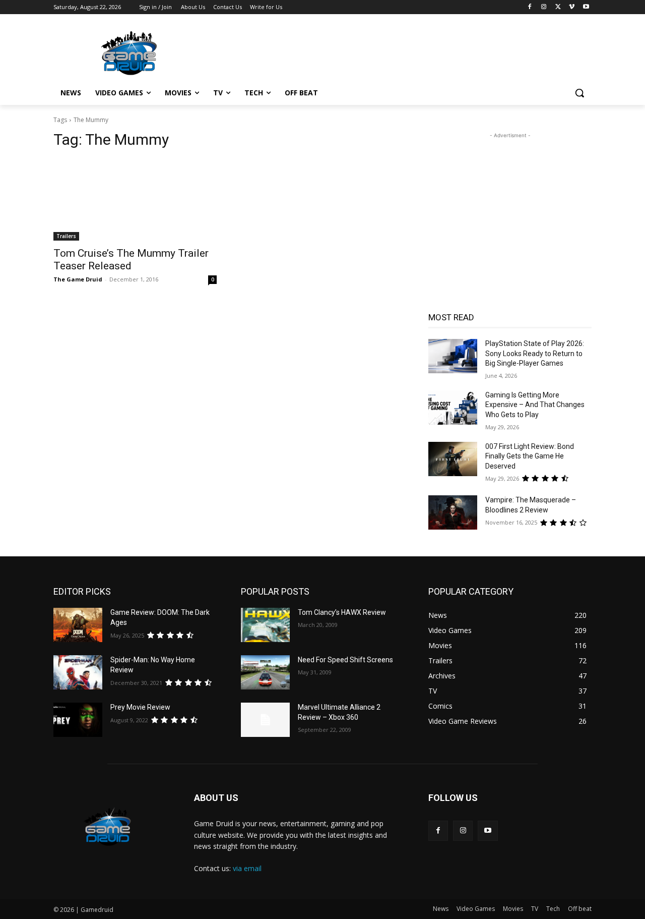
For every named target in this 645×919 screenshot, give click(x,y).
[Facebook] (530, 7)
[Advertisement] (398, 51)
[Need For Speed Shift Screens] (265, 672)
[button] (579, 93)
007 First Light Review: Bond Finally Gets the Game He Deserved (529, 456)
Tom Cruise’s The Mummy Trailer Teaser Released (131, 259)
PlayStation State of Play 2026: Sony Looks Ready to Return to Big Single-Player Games (534, 353)
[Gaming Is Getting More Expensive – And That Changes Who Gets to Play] (452, 407)
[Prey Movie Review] (77, 720)
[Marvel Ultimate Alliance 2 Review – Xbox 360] (265, 720)
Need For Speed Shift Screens (345, 660)
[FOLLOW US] (510, 813)
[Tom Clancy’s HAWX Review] (265, 625)
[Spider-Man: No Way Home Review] (77, 672)
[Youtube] (586, 7)
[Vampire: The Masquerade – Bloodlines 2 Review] (452, 512)
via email (247, 868)
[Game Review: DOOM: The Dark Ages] (77, 625)
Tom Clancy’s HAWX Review (342, 612)
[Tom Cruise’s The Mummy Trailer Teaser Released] (135, 200)
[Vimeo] (571, 7)
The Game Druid (77, 279)
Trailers (66, 236)
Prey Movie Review (140, 707)
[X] (558, 7)
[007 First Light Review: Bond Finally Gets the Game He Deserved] (452, 459)
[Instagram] (544, 7)
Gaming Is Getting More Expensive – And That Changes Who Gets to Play (535, 405)
